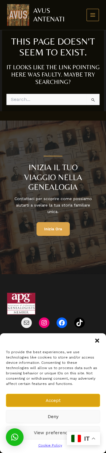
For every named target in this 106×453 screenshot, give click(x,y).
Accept (53, 400)
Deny (53, 416)
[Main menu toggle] (93, 15)
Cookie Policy (50, 445)
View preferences (53, 432)
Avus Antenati (48, 14)
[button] (97, 341)
